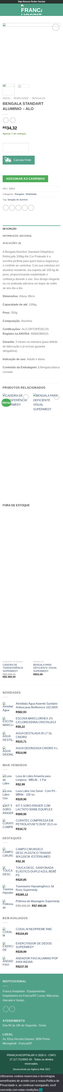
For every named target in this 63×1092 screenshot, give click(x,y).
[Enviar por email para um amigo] (25, 208)
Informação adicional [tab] (17, 236)
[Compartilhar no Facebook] (12, 208)
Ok (41, 1089)
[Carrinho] (58, 10)
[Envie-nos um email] (12, 1009)
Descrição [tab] (9, 228)
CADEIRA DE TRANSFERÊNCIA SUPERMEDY (13, 668)
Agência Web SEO (40, 1069)
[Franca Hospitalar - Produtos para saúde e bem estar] (31, 10)
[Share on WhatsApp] (6, 208)
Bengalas (38, 98)
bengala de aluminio (18, 199)
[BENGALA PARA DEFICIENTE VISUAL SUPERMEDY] (46, 526)
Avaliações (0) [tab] (12, 243)
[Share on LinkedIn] (31, 208)
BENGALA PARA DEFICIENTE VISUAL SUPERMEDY (45, 668)
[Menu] (5, 9)
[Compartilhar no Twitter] (18, 208)
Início (6, 98)
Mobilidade (21, 98)
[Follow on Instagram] (6, 1009)
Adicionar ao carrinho (25, 178)
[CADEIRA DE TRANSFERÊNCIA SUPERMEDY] (16, 526)
